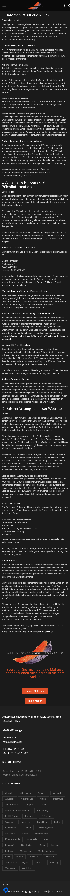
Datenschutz (56, 891)
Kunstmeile (32, 839)
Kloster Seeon (41, 833)
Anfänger (42, 793)
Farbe (57, 822)
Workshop (27, 868)
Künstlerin (10, 845)
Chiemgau (46, 816)
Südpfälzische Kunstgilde (16, 862)
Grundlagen (10, 827)
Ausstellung (42, 810)
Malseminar (25, 851)
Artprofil (30, 804)
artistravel (58, 798)
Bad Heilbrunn (12, 816)
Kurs (46, 839)
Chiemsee (9, 822)
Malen (42, 845)
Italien (25, 833)
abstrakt (9, 793)
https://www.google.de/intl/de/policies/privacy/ (31, 631)
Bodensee (30, 816)
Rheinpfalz (34, 856)
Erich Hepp (42, 822)
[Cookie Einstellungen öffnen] (5, 892)
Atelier (44, 804)
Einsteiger (25, 822)
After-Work (25, 793)
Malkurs (55, 845)
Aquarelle (9, 798)
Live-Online (26, 845)
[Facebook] (65, 5)
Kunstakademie (12, 839)
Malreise (9, 851)
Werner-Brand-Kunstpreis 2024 (19, 774)
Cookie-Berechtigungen (20, 891)
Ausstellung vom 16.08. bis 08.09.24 (21, 770)
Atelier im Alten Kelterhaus (17, 810)
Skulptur (50, 856)
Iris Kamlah (10, 833)
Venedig (54, 862)
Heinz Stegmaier (45, 827)
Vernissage (10, 868)
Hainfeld (27, 827)
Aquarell (57, 793)
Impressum (41, 891)
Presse (19, 856)
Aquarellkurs (27, 798)
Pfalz (7, 856)
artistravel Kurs (12, 804)
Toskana (39, 862)
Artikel (43, 798)
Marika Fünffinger (46, 851)
